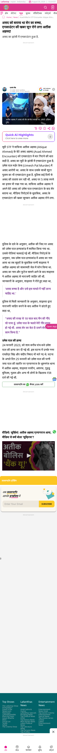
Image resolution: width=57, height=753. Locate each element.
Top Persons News (27, 730)
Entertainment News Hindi (44, 710)
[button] (53, 7)
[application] (28, 456)
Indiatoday (21, 1)
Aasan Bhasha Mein (8, 719)
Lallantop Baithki (9, 714)
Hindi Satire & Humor (26, 710)
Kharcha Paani (8, 716)
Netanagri (6, 713)
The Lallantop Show (10, 706)
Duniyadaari (7, 707)
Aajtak (13, 1)
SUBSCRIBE (47, 504)
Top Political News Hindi (27, 717)
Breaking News (26, 714)
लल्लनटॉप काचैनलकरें (28, 384)
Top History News (27, 720)
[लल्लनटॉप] (6, 7)
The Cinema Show (9, 727)
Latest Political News (26, 724)
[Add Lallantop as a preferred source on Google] (45, 89)
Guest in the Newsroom (7, 710)
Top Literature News (26, 728)
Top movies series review (46, 719)
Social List (6, 721)
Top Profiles (25, 732)
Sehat (4, 725)
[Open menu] (2, 13)
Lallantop (5, 1)
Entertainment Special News (44, 715)
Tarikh (4, 723)
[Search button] (45, 7)
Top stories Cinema (46, 713)
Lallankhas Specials (28, 713)
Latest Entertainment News (44, 723)
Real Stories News (27, 721)
